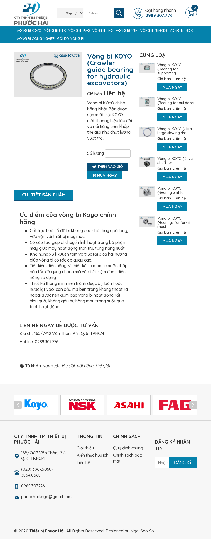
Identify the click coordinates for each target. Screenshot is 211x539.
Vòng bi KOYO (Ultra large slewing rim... (174, 131)
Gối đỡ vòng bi (70, 38)
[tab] (43, 195)
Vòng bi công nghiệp (36, 38)
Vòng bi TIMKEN (153, 30)
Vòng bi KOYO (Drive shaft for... (175, 160)
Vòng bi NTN (127, 30)
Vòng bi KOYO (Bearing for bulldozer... (176, 101)
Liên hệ (114, 93)
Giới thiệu (85, 447)
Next (193, 405)
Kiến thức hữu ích (92, 455)
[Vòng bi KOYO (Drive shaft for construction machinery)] (147, 161)
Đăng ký (183, 462)
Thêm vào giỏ (109, 166)
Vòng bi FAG (79, 30)
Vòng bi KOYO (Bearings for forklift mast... (174, 222)
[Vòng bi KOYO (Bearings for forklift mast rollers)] (147, 221)
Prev (18, 405)
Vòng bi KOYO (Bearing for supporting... (169, 69)
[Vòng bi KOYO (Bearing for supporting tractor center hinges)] (147, 67)
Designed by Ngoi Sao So (130, 530)
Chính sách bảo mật (127, 458)
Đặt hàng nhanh (160, 13)
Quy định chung (128, 447)
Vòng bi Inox (181, 30)
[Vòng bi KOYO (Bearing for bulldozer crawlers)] (147, 101)
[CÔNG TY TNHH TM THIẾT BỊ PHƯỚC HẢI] (31, 12)
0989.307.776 (46, 341)
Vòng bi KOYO (29, 30)
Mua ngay (106, 175)
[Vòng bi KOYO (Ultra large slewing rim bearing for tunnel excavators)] (147, 131)
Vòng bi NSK (55, 30)
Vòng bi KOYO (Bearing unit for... (172, 190)
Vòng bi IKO (102, 30)
